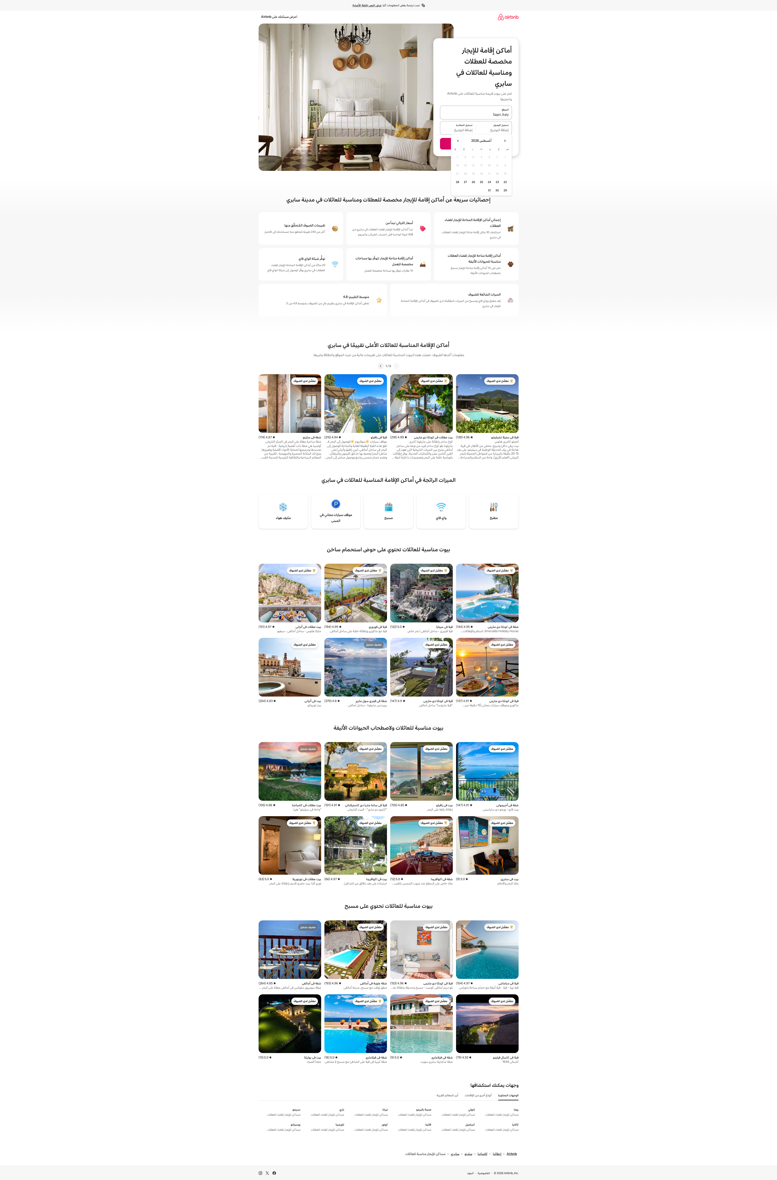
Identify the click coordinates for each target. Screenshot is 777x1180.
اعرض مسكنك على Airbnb (279, 17)
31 (489, 190)
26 (473, 182)
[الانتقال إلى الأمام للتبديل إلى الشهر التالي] (458, 141)
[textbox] (494, 130)
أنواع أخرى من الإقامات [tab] (478, 1095)
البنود (470, 1173)
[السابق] (396, 366)
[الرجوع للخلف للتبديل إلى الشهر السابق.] (505, 141)
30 (497, 190)
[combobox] (476, 115)
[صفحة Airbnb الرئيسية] (508, 17)
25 (481, 182)
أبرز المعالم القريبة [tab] (447, 1095)
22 (505, 182)
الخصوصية (484, 1173)
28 (457, 182)
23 (497, 182)
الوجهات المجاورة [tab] (508, 1095)
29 (505, 190)
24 (489, 182)
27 (465, 182)
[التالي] (380, 366)
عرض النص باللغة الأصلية (366, 5)
